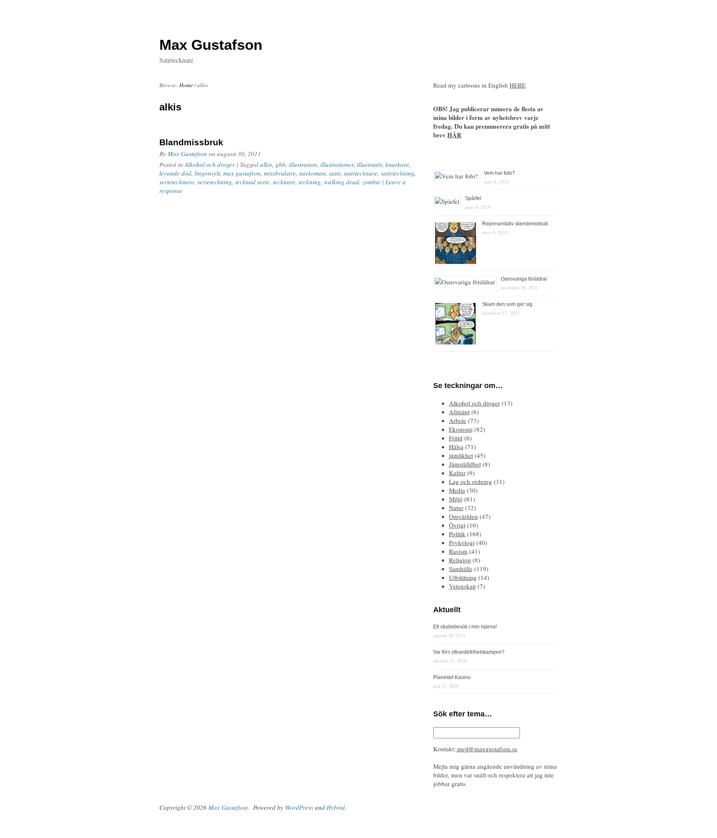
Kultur (457, 473)
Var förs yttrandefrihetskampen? (469, 652)
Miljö (456, 499)
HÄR (454, 134)
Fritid (456, 438)
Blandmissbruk (191, 142)
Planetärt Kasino (452, 677)
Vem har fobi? (499, 173)
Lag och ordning (470, 481)
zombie (371, 182)
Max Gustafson (187, 153)
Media (457, 490)
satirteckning (398, 173)
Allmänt (459, 412)
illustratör (369, 164)
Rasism (458, 551)
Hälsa (456, 446)
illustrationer (337, 164)
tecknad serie (252, 182)
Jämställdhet (465, 464)
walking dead (341, 182)
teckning (310, 182)
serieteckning (215, 182)
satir (334, 173)
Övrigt (457, 525)
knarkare (397, 164)
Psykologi (462, 542)
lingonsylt (207, 173)
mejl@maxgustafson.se (486, 749)
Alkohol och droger (210, 164)
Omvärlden (463, 516)
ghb (280, 164)
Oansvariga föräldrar (524, 279)
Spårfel (473, 198)
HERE (518, 85)
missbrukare (280, 173)
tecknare (284, 182)
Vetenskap (462, 586)
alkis (266, 164)
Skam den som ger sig (507, 304)
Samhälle (461, 568)
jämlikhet (461, 455)
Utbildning (463, 577)
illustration (303, 164)
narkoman (312, 173)
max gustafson (242, 173)
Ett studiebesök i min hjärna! (465, 627)
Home (186, 85)
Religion (460, 560)
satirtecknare (361, 173)
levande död (175, 173)
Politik (457, 534)
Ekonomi (461, 429)
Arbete (457, 420)
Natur (456, 507)
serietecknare (176, 182)
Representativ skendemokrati (515, 224)
